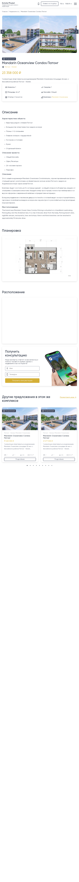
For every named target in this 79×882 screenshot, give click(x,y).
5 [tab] (21, 429)
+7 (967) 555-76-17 (38, 4)
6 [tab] (23, 429)
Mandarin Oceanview (60, 97)
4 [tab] (19, 429)
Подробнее (20, 459)
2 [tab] (15, 429)
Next (76, 32)
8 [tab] (27, 429)
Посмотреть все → (68, 397)
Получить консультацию (22, 381)
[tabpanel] (20, 435)
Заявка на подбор (50, 4)
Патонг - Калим (11, 67)
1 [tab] (13, 429)
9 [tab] (52, 466)
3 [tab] (17, 429)
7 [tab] (25, 429)
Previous (3, 32)
